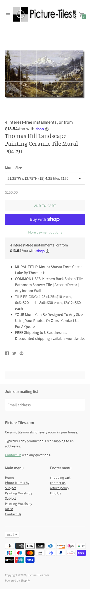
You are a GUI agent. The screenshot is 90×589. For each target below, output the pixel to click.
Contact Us (13, 455)
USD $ (10, 534)
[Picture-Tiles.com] (45, 14)
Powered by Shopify (17, 580)
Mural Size (13, 168)
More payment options (45, 232)
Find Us (55, 493)
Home (9, 477)
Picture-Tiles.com (38, 575)
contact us (58, 482)
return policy (59, 488)
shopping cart (60, 477)
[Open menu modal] (8, 15)
